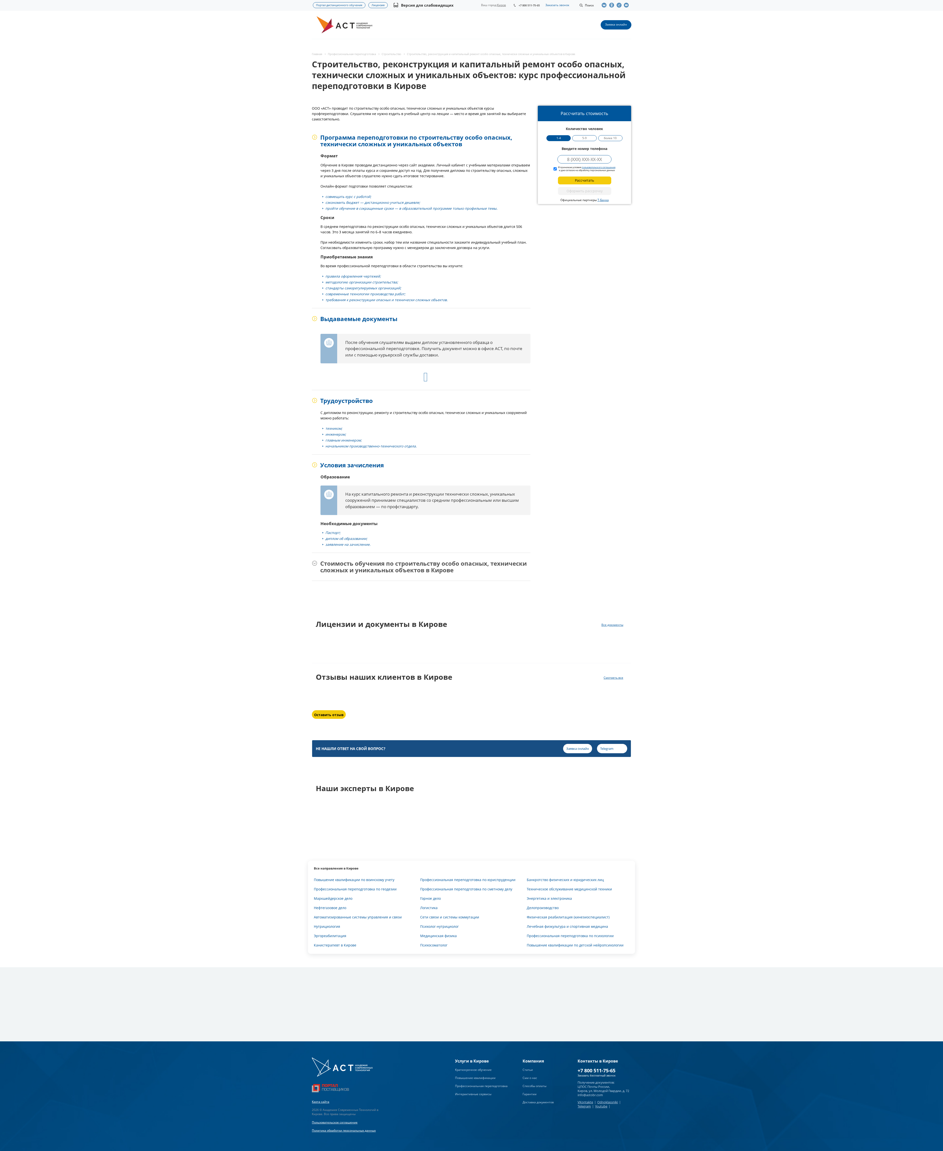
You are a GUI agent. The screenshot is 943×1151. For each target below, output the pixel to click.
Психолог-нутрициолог (439, 926)
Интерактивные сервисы (473, 1094)
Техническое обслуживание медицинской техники (569, 889)
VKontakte (585, 1102)
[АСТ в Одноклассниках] (612, 5)
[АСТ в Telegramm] (620, 5)
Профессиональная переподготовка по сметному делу (466, 889)
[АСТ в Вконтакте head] (605, 5)
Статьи (528, 1070)
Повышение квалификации (475, 1078)
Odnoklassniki (607, 1102)
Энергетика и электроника (549, 898)
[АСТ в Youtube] (627, 5)
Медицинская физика (438, 935)
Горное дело (430, 898)
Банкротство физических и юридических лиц (565, 879)
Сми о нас (530, 1078)
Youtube (601, 1106)
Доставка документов (538, 1102)
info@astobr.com (590, 1095)
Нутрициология (327, 926)
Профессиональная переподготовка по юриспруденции (467, 879)
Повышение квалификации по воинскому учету (354, 879)
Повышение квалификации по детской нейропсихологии (575, 945)
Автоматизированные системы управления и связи (358, 917)
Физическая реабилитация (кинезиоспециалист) (568, 917)
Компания (533, 1061)
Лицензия (378, 5)
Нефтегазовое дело (330, 907)
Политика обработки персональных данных (344, 1130)
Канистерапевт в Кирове (335, 945)
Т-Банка (603, 200)
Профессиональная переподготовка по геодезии (355, 889)
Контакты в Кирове (598, 1061)
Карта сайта (320, 1102)
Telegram (584, 1106)
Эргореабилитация (330, 935)
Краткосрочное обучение (473, 1070)
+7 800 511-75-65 (529, 5)
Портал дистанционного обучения (339, 5)
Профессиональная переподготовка (481, 1086)
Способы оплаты (534, 1086)
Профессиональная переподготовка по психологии (570, 935)
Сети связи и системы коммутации (449, 917)
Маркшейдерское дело (333, 898)
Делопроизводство (543, 907)
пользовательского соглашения (598, 167)
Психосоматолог (433, 945)
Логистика (429, 907)
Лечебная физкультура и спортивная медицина (567, 926)
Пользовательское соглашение (335, 1122)
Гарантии (530, 1094)
